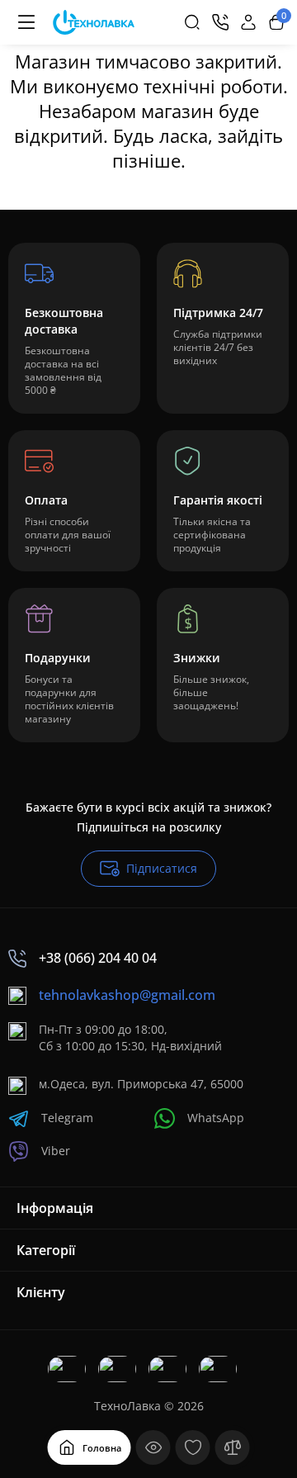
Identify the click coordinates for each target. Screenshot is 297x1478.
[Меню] (26, 22)
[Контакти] (220, 22)
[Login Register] (248, 22)
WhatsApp (215, 1117)
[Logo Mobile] (93, 23)
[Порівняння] (232, 1447)
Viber (55, 1150)
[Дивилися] (153, 1447)
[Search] (192, 22)
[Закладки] (193, 1447)
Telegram (67, 1117)
